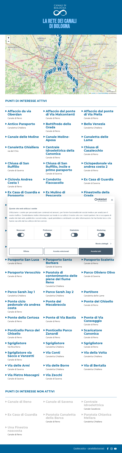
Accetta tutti (96, 251)
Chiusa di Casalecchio (93, 148)
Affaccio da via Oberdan (19, 112)
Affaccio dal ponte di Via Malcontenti (60, 112)
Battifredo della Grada (58, 125)
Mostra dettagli (102, 244)
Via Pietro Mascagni (23, 375)
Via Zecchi (54, 375)
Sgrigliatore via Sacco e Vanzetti (21, 354)
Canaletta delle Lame (96, 138)
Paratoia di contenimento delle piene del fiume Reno (61, 277)
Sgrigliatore (17, 343)
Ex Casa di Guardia (98, 179)
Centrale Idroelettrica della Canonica (60, 150)
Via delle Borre (57, 365)
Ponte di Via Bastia (61, 317)
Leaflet (93, 93)
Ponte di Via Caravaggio (93, 319)
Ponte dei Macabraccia (56, 303)
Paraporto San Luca (23, 259)
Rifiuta (26, 251)
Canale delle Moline (23, 137)
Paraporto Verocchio (24, 272)
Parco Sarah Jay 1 (21, 292)
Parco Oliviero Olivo (99, 272)
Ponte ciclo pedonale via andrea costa (24, 305)
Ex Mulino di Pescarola (55, 193)
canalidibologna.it (96, 448)
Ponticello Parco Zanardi (59, 331)
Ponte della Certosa (23, 317)
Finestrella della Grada (96, 193)
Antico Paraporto (21, 124)
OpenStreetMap (103, 93)
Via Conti (53, 352)
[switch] (47, 235)
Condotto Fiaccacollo (55, 181)
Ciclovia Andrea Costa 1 (20, 181)
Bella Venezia (94, 124)
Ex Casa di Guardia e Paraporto (24, 193)
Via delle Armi (19, 365)
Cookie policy (80, 448)
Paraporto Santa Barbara (59, 261)
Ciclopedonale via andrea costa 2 (98, 164)
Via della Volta (95, 352)
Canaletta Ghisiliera (23, 147)
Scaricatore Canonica (93, 331)
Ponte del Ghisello (98, 301)
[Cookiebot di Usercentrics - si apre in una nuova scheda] (96, 200)
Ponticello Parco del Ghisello (24, 331)
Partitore (91, 292)
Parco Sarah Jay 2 (60, 292)
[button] (62, 69)
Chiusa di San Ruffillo (18, 164)
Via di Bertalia (95, 365)
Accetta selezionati (61, 251)
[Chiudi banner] (112, 200)
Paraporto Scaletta (99, 259)
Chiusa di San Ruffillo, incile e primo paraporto (59, 166)
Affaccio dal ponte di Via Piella (98, 112)
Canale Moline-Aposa (57, 138)
